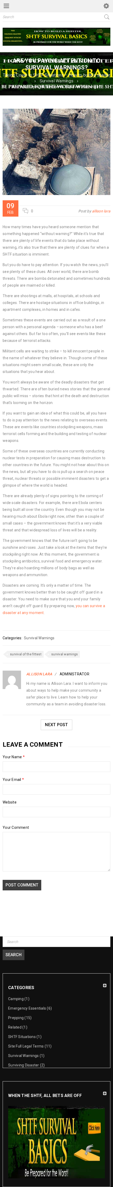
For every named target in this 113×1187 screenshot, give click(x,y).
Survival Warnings (56, 80)
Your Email (13, 779)
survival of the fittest (26, 654)
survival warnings (64, 654)
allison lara (101, 211)
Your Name (14, 757)
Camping (16, 999)
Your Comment (16, 827)
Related (15, 1027)
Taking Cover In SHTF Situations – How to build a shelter (56, 75)
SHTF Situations (22, 1037)
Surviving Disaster (23, 1065)
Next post (56, 724)
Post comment (22, 884)
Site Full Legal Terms (26, 1046)
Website (10, 802)
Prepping (16, 1018)
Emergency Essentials (27, 1008)
